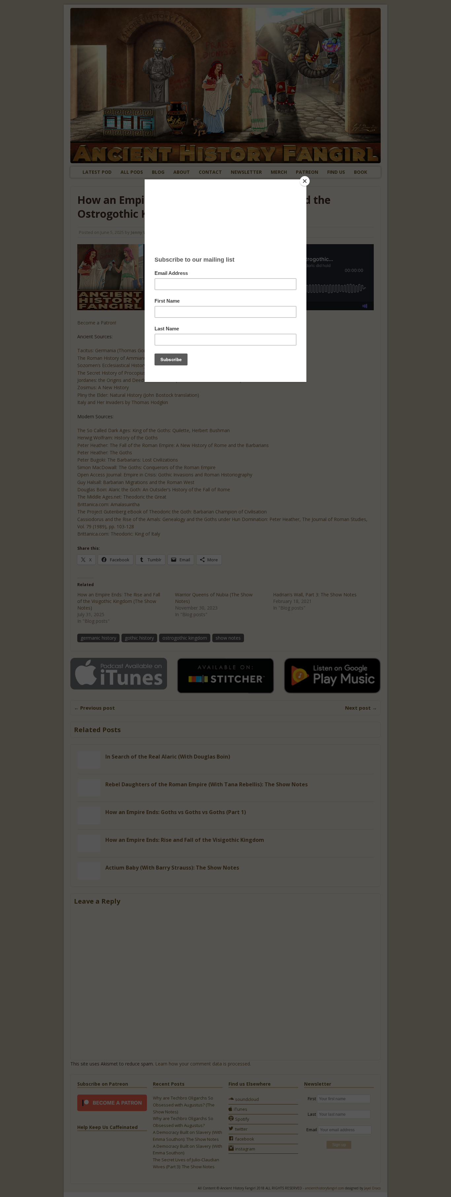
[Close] (305, 181)
